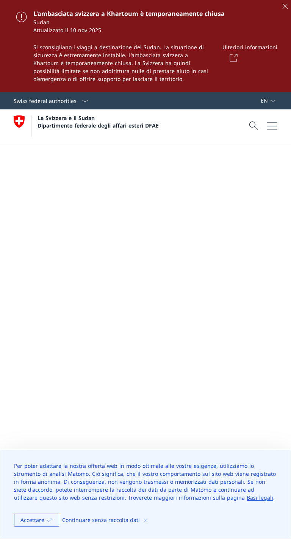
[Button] (232, 57)
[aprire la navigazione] (272, 126)
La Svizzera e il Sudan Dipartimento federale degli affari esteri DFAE (98, 121)
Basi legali (260, 497)
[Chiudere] (285, 6)
